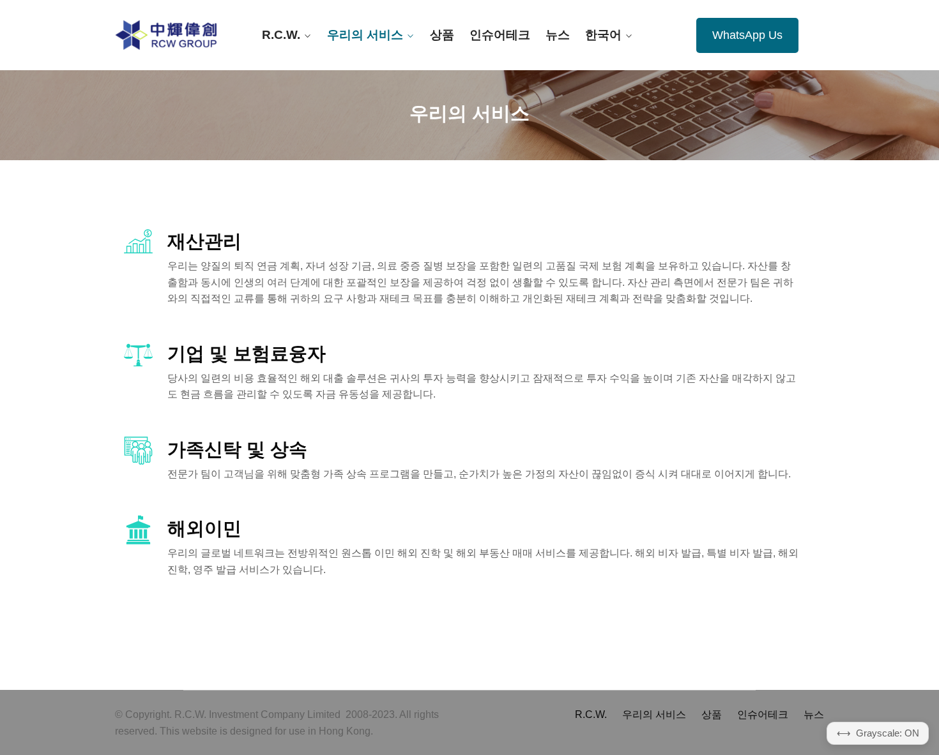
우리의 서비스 (365, 34)
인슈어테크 (500, 34)
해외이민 (204, 528)
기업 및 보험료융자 (246, 353)
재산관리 (204, 241)
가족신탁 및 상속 (237, 449)
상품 (442, 34)
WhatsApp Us (747, 35)
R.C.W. (281, 34)
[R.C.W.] (166, 35)
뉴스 (558, 34)
